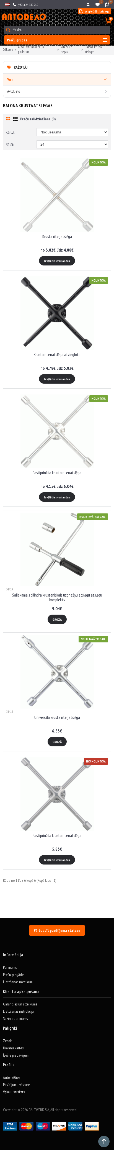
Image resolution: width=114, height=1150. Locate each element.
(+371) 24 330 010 (27, 5)
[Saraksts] (15, 119)
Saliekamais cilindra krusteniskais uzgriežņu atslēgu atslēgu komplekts (57, 597)
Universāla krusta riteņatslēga (57, 717)
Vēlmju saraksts (14, 1091)
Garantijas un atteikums (20, 1004)
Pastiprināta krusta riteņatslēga (57, 472)
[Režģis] (8, 119)
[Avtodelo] (23, 17)
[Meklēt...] (8, 30)
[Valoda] (7, 4)
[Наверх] (104, 1141)
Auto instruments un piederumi (31, 49)
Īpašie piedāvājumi (16, 1055)
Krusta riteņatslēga (57, 236)
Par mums (10, 967)
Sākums (8, 49)
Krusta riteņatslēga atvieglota (57, 354)
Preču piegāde (13, 974)
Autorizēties (11, 1077)
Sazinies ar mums (15, 1018)
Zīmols (7, 1040)
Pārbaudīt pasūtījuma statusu (57, 930)
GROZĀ (57, 619)
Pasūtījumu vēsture (16, 1084)
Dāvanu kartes (13, 1047)
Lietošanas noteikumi (18, 981)
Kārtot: (10, 132)
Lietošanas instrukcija (18, 1011)
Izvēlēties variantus (57, 261)
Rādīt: (10, 144)
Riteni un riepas (66, 49)
